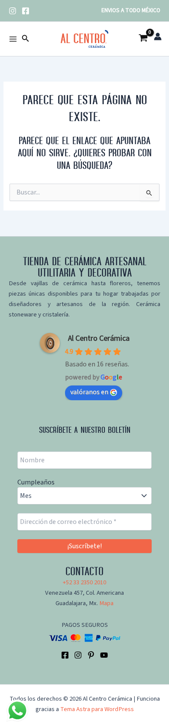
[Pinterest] (91, 655)
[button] (25, 39)
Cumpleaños (36, 482)
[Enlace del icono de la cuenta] (158, 36)
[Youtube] (104, 655)
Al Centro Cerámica (99, 338)
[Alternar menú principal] (13, 38)
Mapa (106, 603)
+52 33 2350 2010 (84, 582)
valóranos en (89, 392)
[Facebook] (25, 11)
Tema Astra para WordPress (97, 709)
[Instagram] (12, 11)
